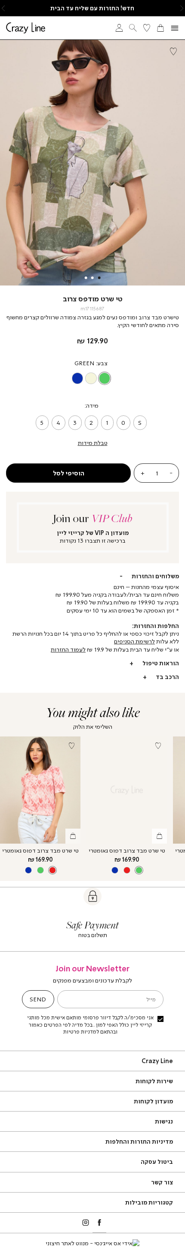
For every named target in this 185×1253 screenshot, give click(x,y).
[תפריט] (174, 28)
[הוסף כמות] (142, 473)
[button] (182, 8)
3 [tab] (85, 277)
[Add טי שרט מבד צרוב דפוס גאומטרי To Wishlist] (71, 745)
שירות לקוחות (154, 1081)
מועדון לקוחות (153, 1101)
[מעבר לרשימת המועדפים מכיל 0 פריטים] (147, 28)
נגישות (164, 1121)
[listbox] (91, 378)
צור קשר (162, 1182)
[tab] (92, 576)
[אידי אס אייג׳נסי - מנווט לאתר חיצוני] (92, 1243)
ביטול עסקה (157, 1161)
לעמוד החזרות (68, 649)
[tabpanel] (92, 162)
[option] (104, 378)
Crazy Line (157, 1060)
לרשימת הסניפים (134, 641)
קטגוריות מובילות (149, 1202)
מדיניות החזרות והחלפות (139, 1141)
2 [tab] (92, 277)
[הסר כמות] (171, 473)
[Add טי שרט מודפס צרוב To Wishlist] (173, 51)
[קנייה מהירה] (72, 836)
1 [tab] (99, 277)
